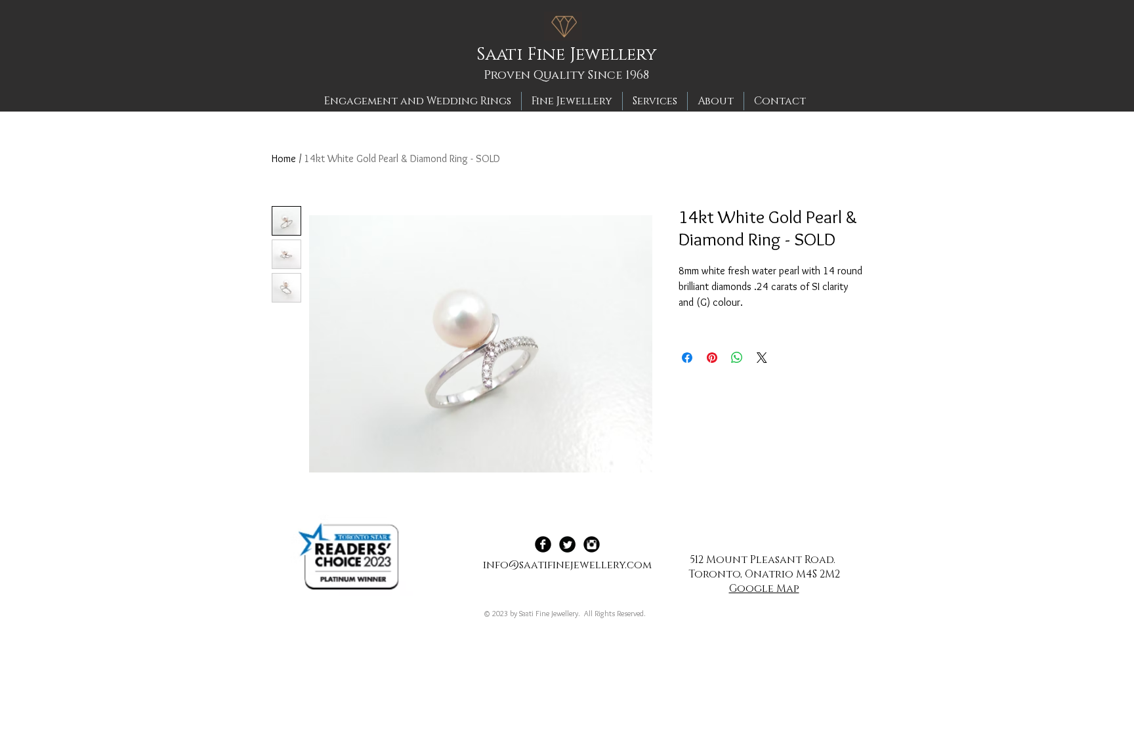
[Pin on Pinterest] (712, 358)
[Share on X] (762, 358)
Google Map (764, 588)
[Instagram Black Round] (591, 544)
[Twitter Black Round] (567, 544)
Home (284, 158)
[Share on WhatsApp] (737, 358)
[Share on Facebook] (687, 358)
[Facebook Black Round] (543, 544)
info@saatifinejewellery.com (567, 565)
